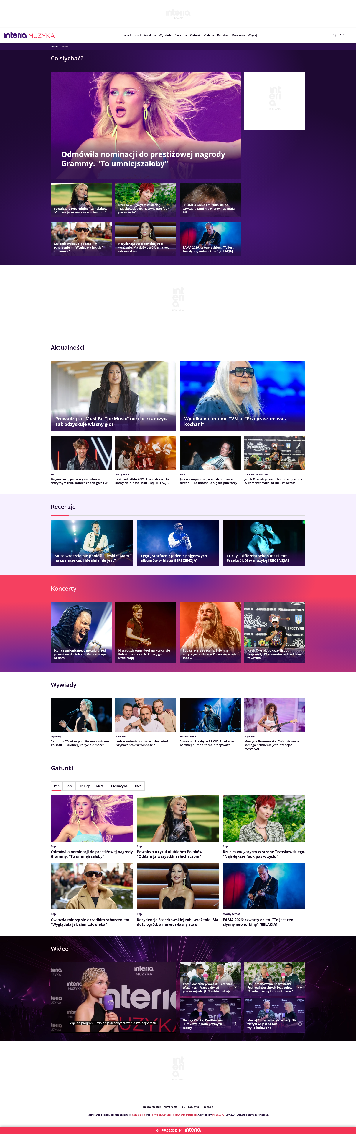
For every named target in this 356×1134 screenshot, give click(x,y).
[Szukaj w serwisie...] (334, 35)
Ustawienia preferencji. (185, 1114)
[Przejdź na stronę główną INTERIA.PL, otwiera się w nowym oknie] (15, 35)
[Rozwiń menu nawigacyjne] (349, 35)
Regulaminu (138, 1114)
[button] (196, 35)
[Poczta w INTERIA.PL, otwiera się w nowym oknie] (342, 35)
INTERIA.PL (218, 1114)
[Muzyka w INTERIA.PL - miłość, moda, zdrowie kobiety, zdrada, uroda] (42, 35)
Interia (54, 46)
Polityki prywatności (161, 1114)
